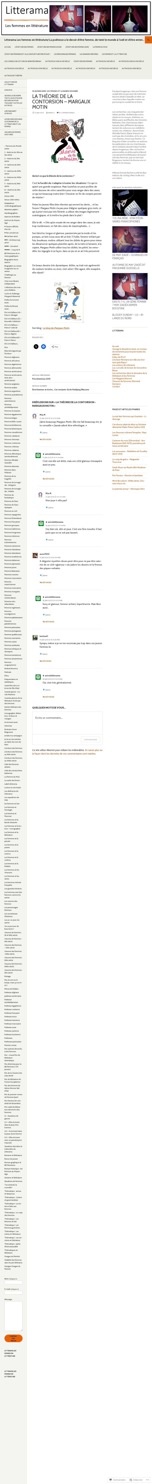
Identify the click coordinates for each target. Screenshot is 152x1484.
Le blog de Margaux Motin (56, 328)
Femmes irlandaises (12, 549)
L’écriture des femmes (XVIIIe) (49, 47)
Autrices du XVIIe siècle (38, 68)
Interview (8, 726)
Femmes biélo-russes (12, 421)
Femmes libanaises (12, 571)
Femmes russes (10, 642)
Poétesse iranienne (12, 1020)
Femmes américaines (13, 371)
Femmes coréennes (12, 443)
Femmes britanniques (13, 429)
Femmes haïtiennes (12, 529)
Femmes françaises (12, 522)
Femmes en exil (10, 511)
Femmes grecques (11, 525)
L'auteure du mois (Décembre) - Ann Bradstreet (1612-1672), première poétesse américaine (129, 443)
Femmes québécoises (13, 634)
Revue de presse (11, 1159)
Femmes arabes (10, 387)
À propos (116, 384)
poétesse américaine (12, 996)
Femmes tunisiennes (12, 655)
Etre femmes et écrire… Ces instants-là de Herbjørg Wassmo (60, 388)
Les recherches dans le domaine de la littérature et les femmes (129, 374)
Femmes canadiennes (13, 432)
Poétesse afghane (11, 992)
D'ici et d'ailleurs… (11, 344)
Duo (6, 347)
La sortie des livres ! (12, 780)
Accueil (7, 47)
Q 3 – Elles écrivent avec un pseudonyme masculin (13, 1140)
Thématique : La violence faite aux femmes (13, 1206)
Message (8, 1299)
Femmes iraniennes (12, 546)
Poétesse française (11, 1013)
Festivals (7, 672)
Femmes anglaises (11, 384)
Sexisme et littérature (13, 1177)
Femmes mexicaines (12, 588)
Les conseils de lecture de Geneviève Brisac (22, 61)
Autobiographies (11, 213)
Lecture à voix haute (12, 787)
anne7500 (44, 554)
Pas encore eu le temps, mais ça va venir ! (13, 982)
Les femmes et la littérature (114, 54)
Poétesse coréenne (12, 1009)
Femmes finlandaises (12, 518)
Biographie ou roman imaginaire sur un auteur (12, 268)
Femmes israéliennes (12, 557)
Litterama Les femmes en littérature (10, 1353)
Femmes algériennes (12, 364)
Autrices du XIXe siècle (85, 68)
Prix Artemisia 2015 (41, 377)
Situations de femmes (13, 1181)
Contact (116, 386)
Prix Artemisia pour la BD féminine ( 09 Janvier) (12, 1066)
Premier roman (10, 1045)
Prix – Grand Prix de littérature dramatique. (12, 1058)
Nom (10, 1279)
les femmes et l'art (11, 803)
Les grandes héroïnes (89, 54)
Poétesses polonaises (12, 1041)
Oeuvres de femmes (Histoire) (126, 381)
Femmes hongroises (12, 532)
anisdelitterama (52, 454)
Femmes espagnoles (12, 514)
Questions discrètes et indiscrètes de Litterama (13, 1149)
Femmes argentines (12, 391)
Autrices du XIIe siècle (105, 61)
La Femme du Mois (100, 47)
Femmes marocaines (12, 578)
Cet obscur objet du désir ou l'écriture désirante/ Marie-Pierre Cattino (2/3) (129, 425)
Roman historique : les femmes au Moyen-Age (13, 1171)
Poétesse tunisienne (12, 1034)
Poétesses (8, 1038)
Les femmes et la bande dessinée (62, 91)
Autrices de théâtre (13, 76)
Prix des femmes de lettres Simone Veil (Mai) (12, 1088)
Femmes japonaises (12, 564)
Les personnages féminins (65, 54)
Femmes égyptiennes (13, 414)
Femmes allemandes (12, 368)
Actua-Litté (9, 196)
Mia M (42, 414)
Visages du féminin (12, 1256)
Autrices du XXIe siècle (131, 68)
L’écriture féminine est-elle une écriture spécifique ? (27, 54)
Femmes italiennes (12, 560)
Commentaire (90, 739)
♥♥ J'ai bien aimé (39, 91)
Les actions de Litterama (123, 365)
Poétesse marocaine (12, 1024)
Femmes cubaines (11, 450)
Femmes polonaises (12, 627)
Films (6, 676)
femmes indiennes (11, 536)
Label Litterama (10, 784)
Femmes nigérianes (12, 608)
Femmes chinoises (11, 439)
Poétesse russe (10, 1027)
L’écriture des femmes (24, 47)
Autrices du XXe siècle (108, 68)
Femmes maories (11, 574)
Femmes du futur (11, 501)
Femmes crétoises (11, 446)
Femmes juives (10, 567)
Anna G (51, 113)
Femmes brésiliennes (12, 425)
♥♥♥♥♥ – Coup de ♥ (12, 250)
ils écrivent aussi (11, 722)
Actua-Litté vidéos (11, 199)
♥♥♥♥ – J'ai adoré (11, 246)
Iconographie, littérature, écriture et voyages (13, 716)
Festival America (11, 668)
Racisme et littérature (13, 1155)
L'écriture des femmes (13, 748)
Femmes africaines (12, 361)
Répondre (46, 439)
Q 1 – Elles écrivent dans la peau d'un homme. (11, 1125)
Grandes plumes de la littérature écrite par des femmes (13, 700)
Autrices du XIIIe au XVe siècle (131, 61)
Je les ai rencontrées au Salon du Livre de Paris (12, 742)
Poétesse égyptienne (12, 1006)
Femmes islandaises (12, 553)
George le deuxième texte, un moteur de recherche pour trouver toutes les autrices (129, 352)
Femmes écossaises (12, 411)
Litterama (118, 330)
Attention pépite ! (11, 209)
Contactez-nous (14, 1338)
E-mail (11, 1289)
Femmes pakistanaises (13, 617)
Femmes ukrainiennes (13, 659)
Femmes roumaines (12, 638)
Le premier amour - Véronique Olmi (128, 489)
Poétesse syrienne (11, 1031)
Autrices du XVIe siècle (14, 68)
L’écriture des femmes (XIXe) (77, 47)
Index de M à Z (119, 357)
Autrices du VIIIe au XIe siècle (57, 61)
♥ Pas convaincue (11, 233)
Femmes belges (10, 418)
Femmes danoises (11, 466)
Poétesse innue (10, 1016)
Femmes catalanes (12, 436)
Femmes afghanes (11, 357)
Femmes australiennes (13, 395)
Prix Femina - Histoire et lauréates (127, 475)
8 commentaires (67, 113)
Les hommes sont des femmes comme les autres (13, 895)
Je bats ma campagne (13, 735)
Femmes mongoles (12, 591)
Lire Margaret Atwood (122, 378)
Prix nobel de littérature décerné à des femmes (12, 1109)
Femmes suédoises (12, 645)
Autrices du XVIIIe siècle (62, 68)
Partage (7, 976)
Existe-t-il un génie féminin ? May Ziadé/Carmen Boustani (129, 305)
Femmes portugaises (12, 631)
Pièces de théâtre (11, 989)
